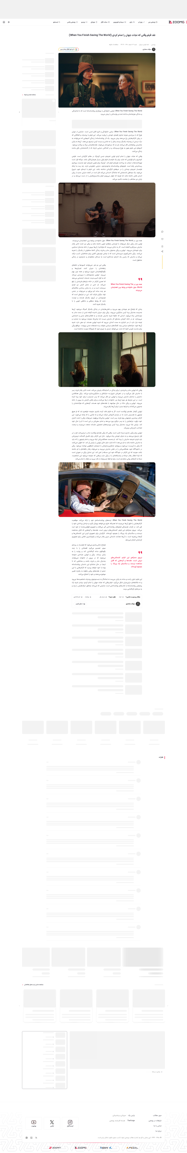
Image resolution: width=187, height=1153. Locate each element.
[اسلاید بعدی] (19, 112)
